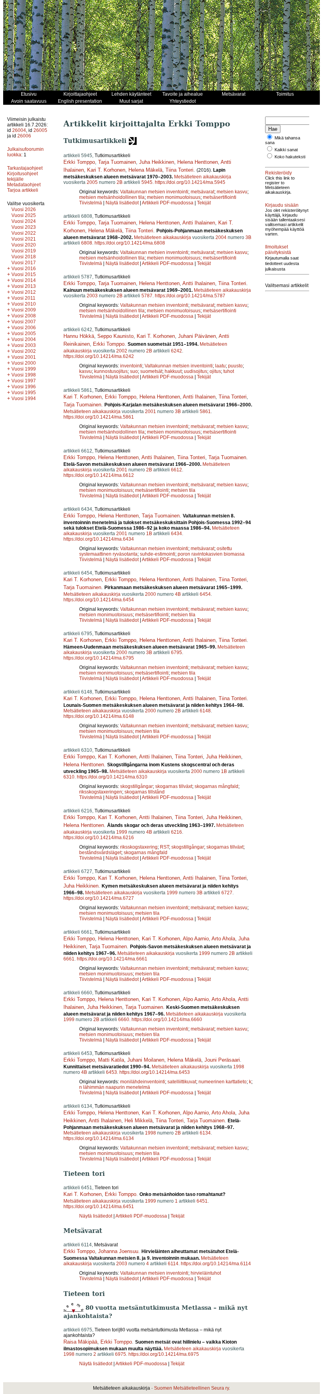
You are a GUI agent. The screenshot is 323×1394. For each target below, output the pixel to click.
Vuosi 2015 (23, 274)
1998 (238, 1067)
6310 (68, 777)
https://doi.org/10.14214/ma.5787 (190, 295)
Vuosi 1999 (23, 369)
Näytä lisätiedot (123, 203)
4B (178, 594)
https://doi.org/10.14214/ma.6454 (98, 599)
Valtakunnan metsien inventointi (154, 192)
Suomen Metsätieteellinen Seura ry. (192, 1388)
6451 (202, 1201)
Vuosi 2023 (23, 227)
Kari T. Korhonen (106, 170)
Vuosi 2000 (23, 363)
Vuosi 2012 (23, 292)
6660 (123, 1019)
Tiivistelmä (90, 203)
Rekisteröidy (278, 173)
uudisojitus (195, 371)
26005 (40, 130)
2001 (150, 411)
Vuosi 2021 (23, 239)
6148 (205, 711)
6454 (205, 594)
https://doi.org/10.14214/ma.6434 (98, 539)
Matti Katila (111, 1060)
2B (120, 182)
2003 (92, 295)
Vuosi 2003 (23, 345)
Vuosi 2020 (23, 245)
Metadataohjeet (24, 184)
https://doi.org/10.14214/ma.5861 (98, 417)
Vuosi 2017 (23, 262)
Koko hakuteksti (290, 156)
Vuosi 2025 (23, 215)
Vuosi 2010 (23, 304)
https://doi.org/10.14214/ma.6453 (154, 1072)
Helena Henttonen (197, 162)
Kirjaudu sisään (282, 205)
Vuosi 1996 (23, 386)
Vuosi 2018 (23, 257)
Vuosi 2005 (23, 333)
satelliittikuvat (181, 1081)
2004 (220, 237)
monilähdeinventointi (142, 1081)
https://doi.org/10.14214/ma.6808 (130, 243)
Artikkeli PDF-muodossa (167, 203)
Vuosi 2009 (23, 310)
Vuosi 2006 (23, 327)
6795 (176, 652)
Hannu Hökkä (78, 336)
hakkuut (173, 371)
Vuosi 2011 (23, 298)
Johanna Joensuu (118, 1251)
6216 (176, 832)
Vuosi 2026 (23, 209)
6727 (226, 892)
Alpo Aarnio (196, 939)
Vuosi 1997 (23, 381)
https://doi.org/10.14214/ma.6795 (98, 658)
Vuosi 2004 (23, 339)
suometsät (151, 371)
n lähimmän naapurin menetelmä (114, 1087)
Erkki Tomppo (79, 162)
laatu (220, 366)
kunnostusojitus (111, 371)
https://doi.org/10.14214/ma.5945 (190, 182)
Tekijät (204, 203)
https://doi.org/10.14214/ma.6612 (98, 475)
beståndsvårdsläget (100, 852)
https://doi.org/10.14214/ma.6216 (98, 837)
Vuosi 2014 (23, 280)
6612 (176, 470)
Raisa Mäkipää (80, 1342)
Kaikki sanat (286, 149)
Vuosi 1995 (23, 392)
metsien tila (183, 490)
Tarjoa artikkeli (22, 190)
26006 (24, 136)
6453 (111, 1072)
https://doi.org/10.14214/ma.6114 (216, 1263)
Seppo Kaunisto (115, 336)
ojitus (215, 371)
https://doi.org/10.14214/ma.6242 (98, 356)
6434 (176, 533)
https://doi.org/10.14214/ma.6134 (98, 1138)
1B (149, 533)
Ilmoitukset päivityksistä (278, 249)
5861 (205, 411)
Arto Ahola (223, 939)
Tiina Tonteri (179, 170)
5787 (146, 295)
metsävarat (202, 192)
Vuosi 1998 (23, 375)
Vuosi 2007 (23, 321)
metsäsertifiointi (219, 197)
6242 (176, 351)
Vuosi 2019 (23, 251)
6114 (173, 1263)
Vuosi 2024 (23, 221)
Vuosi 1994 (23, 398)
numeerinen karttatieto (223, 1081)
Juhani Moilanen (145, 1060)
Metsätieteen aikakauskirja (202, 177)
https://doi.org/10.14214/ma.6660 (167, 1019)
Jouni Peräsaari (222, 1060)
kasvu (85, 371)
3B (248, 237)
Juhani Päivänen (197, 336)
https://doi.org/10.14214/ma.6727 (98, 898)
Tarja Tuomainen (117, 162)
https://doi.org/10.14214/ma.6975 (163, 1354)
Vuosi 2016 (23, 268)
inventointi (131, 366)
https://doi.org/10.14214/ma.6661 (112, 959)
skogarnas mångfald (216, 786)
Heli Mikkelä (138, 1120)
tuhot (228, 371)
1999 (121, 832)
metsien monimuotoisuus (173, 197)
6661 (68, 959)
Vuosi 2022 (23, 233)
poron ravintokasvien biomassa (211, 554)
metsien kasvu (232, 192)
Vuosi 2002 (23, 351)
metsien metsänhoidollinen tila (112, 197)
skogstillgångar (136, 786)
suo (134, 371)
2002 (121, 351)
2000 (150, 594)
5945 (146, 182)
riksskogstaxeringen (100, 792)
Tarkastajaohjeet (25, 168)
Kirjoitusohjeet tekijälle (22, 176)
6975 (120, 1354)
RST (164, 847)
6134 (205, 1133)
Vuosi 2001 (23, 357)
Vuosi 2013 (23, 286)
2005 (92, 182)
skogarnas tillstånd (144, 792)
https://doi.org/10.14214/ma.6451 (98, 1206)
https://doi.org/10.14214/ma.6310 (112, 777)
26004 (19, 130)
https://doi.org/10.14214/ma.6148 (98, 716)
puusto (235, 366)
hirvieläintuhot (206, 1273)
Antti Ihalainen (198, 223)
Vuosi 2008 (23, 316)
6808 (86, 243)
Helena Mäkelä (145, 170)
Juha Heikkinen (156, 162)
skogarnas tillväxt (173, 786)
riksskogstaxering (139, 847)
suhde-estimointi (157, 554)
